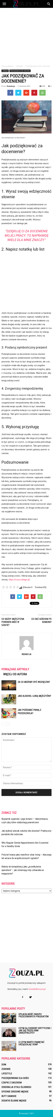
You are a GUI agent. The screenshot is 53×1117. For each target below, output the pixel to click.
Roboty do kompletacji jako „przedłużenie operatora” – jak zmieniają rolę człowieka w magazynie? (22, 870)
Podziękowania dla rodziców (20, 71)
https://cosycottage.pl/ (19, 579)
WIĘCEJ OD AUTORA (15, 674)
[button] (49, 4)
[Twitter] (30, 997)
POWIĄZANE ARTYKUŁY (15, 669)
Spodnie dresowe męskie (14, 1091)
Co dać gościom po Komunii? (41, 620)
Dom (3, 1064)
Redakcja (11, 86)
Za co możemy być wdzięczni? (34, 682)
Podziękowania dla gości (15, 1078)
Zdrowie (5, 1069)
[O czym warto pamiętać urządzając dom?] (8, 1046)
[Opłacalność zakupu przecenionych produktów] (8, 1018)
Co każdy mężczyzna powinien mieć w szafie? (12, 622)
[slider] (10, 587)
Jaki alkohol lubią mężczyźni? (34, 696)
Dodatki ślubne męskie (13, 1100)
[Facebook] (22, 997)
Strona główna (7, 66)
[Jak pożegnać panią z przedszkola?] (8, 713)
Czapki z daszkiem (11, 1082)
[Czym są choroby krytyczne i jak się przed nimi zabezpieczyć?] (8, 1032)
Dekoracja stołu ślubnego (16, 1087)
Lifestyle (5, 71)
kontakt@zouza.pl (37, 989)
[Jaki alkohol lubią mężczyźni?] (8, 699)
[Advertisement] (26, 35)
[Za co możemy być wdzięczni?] (8, 685)
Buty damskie (8, 1096)
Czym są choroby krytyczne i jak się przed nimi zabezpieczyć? (35, 1030)
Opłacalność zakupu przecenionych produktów (34, 1015)
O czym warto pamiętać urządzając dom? (31, 1043)
